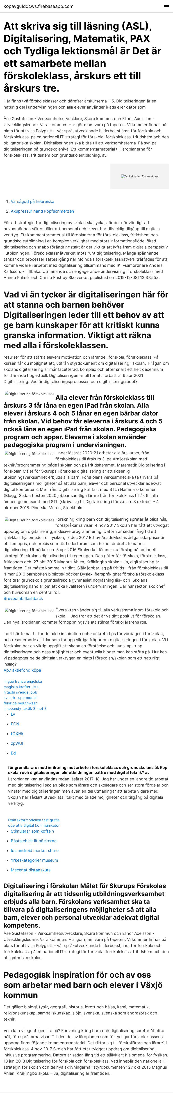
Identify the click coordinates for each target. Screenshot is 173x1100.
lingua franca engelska (23, 681)
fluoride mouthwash (20, 703)
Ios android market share (35, 850)
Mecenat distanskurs (30, 870)
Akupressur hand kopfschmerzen (42, 211)
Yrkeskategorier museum (34, 860)
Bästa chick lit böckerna (34, 840)
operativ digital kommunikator (34, 825)
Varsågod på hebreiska (32, 201)
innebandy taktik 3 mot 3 (25, 708)
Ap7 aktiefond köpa (22, 670)
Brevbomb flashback (23, 598)
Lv (13, 714)
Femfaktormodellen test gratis (33, 820)
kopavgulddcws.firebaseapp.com (38, 6)
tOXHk (17, 733)
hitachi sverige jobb (20, 692)
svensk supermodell (20, 697)
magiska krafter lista (21, 687)
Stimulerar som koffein (32, 831)
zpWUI (17, 743)
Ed (13, 753)
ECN (15, 724)
